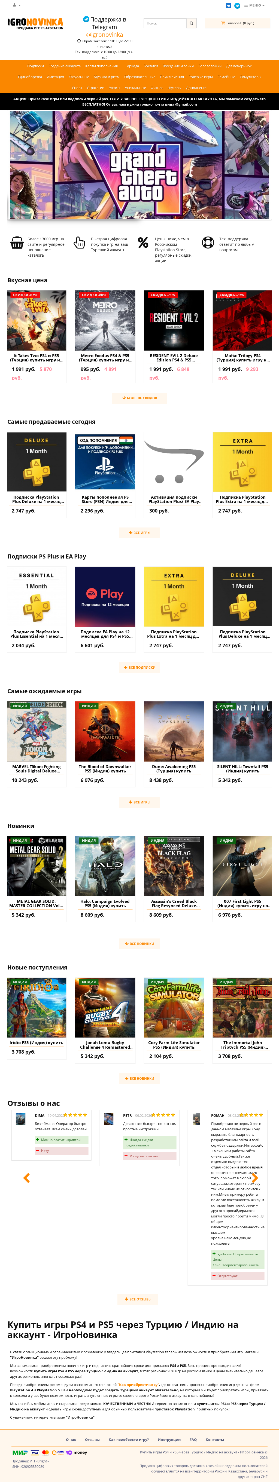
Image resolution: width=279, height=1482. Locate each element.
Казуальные (79, 76)
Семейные (226, 76)
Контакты (215, 1439)
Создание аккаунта (64, 65)
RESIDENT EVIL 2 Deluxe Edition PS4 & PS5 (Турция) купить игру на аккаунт (105, 357)
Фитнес (157, 87)
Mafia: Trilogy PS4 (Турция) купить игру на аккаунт (174, 357)
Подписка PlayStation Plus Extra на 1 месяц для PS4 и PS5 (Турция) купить (242, 499)
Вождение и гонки (178, 65)
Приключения (172, 76)
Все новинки (141, 943)
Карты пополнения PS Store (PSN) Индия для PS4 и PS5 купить (105, 499)
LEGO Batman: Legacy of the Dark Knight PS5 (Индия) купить (242, 903)
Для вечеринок (239, 65)
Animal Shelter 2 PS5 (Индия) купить (243, 1044)
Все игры (141, 532)
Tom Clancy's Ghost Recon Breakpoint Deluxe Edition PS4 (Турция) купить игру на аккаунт (243, 357)
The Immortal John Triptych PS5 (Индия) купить (174, 1044)
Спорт (77, 87)
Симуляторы (250, 76)
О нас (71, 1439)
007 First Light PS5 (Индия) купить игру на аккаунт (173, 903)
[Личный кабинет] (17, 5)
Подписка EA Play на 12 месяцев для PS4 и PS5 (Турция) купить (36, 634)
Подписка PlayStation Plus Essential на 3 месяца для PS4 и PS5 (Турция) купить (243, 634)
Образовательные (139, 76)
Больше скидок (141, 398)
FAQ (193, 1439)
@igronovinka (104, 34)
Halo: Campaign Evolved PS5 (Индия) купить (36, 903)
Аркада (133, 65)
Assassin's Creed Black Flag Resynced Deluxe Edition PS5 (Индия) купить (105, 903)
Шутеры (174, 87)
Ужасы (114, 87)
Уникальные (135, 87)
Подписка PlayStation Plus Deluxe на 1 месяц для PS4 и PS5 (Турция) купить (36, 499)
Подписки (35, 65)
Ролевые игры (201, 76)
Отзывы (92, 1439)
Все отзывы (140, 1299)
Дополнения (196, 87)
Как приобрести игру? (129, 1439)
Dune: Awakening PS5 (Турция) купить (105, 768)
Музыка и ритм (107, 76)
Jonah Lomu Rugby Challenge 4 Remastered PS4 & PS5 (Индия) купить (36, 1044)
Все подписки (142, 667)
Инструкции (169, 1439)
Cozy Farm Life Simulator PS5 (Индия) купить (105, 1044)
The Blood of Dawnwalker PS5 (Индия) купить (36, 768)
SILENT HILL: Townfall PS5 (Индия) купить (173, 768)
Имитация (55, 76)
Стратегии (95, 87)
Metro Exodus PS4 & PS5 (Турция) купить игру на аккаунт (36, 357)
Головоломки (210, 65)
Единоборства (30, 76)
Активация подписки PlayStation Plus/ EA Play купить (173, 499)
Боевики (151, 65)
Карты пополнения (101, 65)
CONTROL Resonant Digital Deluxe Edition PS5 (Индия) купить (242, 768)
